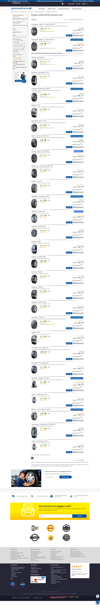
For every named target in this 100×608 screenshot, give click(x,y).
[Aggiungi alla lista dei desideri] (82, 33)
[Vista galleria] (83, 19)
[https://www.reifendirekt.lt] (59, 597)
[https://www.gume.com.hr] (56, 597)
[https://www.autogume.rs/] (62, 597)
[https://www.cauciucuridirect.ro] (52, 597)
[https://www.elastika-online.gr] (53, 597)
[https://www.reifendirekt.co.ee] (58, 597)
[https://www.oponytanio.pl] (50, 597)
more (72, 575)
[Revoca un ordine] (66, 4)
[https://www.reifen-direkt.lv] (61, 597)
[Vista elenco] (81, 19)
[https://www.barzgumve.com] (55, 597)
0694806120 (16, 3)
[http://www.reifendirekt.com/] (64, 597)
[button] (97, 596)
